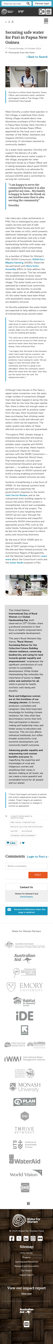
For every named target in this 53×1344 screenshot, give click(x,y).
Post (38, 875)
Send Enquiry (26, 896)
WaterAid (27, 831)
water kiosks (17, 562)
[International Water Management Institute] (25, 1059)
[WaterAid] (25, 1159)
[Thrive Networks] (25, 1130)
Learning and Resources (26, 1261)
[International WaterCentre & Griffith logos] (25, 1044)
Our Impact (26, 1270)
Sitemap (26, 1247)
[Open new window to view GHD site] (26, 1324)
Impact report (26, 1274)
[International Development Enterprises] (25, 1016)
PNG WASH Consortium (23, 822)
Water (14, 831)
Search (28, 3)
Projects (26, 1257)
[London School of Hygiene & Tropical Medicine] (25, 1073)
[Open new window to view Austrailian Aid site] (26, 1311)
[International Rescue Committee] (25, 1030)
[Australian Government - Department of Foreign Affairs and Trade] (25, 944)
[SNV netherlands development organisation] (25, 1116)
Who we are (26, 1253)
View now (26, 1293)
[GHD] (25, 1187)
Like (12, 843)
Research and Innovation (26, 1266)
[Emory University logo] (25, 987)
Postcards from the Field (21, 52)
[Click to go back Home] (26, 1220)
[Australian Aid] (25, 959)
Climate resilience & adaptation (21, 817)
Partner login (42, 3)
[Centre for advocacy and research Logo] (25, 973)
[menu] (48, 12)
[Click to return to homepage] (13, 11)
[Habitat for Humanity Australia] (25, 1001)
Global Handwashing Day (19, 618)
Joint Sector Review (16, 495)
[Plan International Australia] (25, 1102)
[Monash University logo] (25, 1087)
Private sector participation (26, 827)
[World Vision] (25, 1173)
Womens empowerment (23, 835)
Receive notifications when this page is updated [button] (30, 911)
